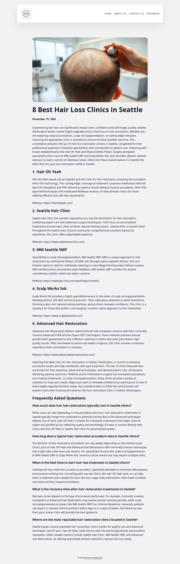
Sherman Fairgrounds (93, 557)
